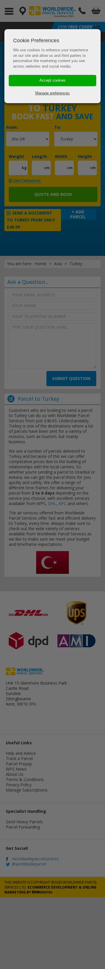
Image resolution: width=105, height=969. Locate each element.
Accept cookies (52, 80)
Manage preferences (52, 93)
